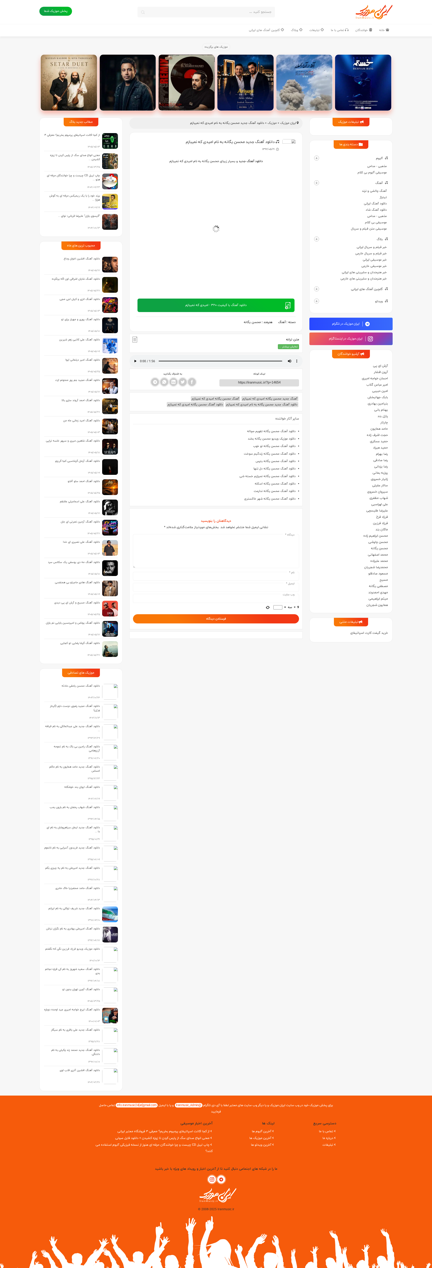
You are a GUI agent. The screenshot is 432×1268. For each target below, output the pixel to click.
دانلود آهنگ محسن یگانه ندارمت (275, 491)
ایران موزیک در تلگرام (346, 324)
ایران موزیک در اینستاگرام (346, 339)
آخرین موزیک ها (260, 1138)
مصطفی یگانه (378, 586)
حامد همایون (379, 429)
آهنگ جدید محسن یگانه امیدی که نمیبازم (269, 399)
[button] (316, 158)
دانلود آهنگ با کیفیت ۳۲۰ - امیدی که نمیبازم (216, 305)
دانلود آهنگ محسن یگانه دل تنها (274, 469)
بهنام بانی (381, 410)
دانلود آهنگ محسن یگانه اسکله (275, 484)
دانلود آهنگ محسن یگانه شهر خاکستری (270, 499)
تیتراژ (383, 197)
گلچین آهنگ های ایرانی (265, 30)
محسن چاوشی (378, 542)
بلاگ (380, 239)
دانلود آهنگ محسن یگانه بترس (276, 461)
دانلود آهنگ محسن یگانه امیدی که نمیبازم (195, 404)
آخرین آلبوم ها (261, 1131)
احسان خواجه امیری (375, 378)
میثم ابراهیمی (378, 599)
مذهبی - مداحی (377, 166)
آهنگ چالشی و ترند (374, 191)
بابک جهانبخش (377, 397)
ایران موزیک (288, 123)
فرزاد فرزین (380, 523)
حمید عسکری (379, 441)
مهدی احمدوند (378, 592)
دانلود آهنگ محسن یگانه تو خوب (274, 446)
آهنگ (379, 183)
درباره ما (327, 1138)
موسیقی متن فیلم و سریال (369, 229)
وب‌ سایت (289, 594)
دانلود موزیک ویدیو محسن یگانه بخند (272, 439)
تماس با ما (338, 30)
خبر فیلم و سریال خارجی (371, 253)
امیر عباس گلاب (377, 385)
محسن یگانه (379, 548)
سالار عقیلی (380, 485)
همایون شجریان (377, 605)
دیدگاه (290, 535)
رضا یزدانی (381, 466)
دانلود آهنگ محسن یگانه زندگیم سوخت (270, 454)
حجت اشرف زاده (377, 435)
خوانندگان (362, 30)
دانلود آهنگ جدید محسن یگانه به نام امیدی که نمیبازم (261, 404)
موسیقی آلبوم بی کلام (372, 172)
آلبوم (379, 158)
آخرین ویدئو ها (261, 1145)
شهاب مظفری (378, 498)
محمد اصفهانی (378, 555)
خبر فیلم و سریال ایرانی (372, 247)
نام (292, 572)
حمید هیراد (380, 448)
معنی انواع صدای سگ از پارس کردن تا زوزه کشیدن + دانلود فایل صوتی (162, 1138)
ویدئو (379, 301)
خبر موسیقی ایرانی (375, 260)
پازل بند (383, 416)
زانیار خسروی (379, 479)
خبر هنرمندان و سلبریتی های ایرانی (364, 272)
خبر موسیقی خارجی (374, 266)
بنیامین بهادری (378, 404)
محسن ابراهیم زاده (375, 536)
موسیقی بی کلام (376, 222)
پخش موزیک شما (56, 11)
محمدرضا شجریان (376, 567)
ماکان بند (382, 529)
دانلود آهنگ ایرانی (375, 203)
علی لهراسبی (379, 504)
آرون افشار (381, 372)
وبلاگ (295, 30)
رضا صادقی (380, 460)
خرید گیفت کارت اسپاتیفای (369, 633)
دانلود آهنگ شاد (376, 210)
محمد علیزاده (379, 561)
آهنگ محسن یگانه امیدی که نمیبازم (215, 399)
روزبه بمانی (380, 473)
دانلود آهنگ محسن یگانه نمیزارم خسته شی (267, 476)
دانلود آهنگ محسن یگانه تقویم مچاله (271, 431)
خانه (382, 30)
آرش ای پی (380, 366)
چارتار (384, 422)
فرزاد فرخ (382, 517)
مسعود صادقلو (378, 573)
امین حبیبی (380, 391)
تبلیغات (314, 30)
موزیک (272, 123)
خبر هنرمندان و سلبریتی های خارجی (363, 279)
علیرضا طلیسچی (377, 511)
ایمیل (290, 583)
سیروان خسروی (377, 492)
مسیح (384, 580)
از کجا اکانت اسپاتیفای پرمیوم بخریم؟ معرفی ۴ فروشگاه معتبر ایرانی (163, 1131)
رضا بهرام (382, 454)
